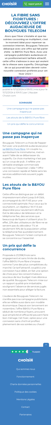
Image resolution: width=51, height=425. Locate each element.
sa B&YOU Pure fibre (14, 149)
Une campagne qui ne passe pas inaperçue (25, 110)
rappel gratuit (35, 4)
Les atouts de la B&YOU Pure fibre (26, 117)
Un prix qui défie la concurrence (25, 124)
